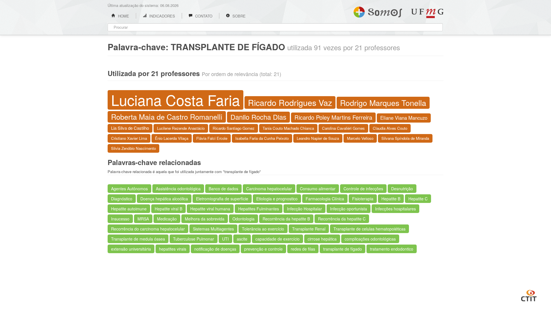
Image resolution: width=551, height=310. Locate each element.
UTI (225, 239)
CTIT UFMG (529, 294)
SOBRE (238, 16)
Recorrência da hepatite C (342, 219)
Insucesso (120, 219)
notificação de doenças (215, 249)
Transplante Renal (308, 229)
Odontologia (243, 219)
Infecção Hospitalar (304, 209)
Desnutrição (402, 188)
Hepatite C (418, 199)
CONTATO (203, 16)
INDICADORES (161, 16)
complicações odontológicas (370, 239)
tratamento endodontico (391, 249)
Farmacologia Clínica (325, 199)
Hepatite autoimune (129, 209)
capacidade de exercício (277, 239)
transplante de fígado (342, 249)
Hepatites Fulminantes (258, 209)
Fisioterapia (362, 199)
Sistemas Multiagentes (213, 229)
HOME (123, 16)
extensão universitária (131, 249)
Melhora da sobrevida (204, 219)
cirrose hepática (322, 239)
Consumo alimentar (317, 188)
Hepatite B (390, 199)
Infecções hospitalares (395, 209)
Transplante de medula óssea (138, 239)
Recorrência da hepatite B (286, 219)
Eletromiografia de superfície (222, 199)
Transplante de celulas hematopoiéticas (369, 229)
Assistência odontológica (178, 188)
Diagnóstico (121, 199)
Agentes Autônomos (129, 188)
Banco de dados (223, 188)
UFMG (427, 13)
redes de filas (303, 249)
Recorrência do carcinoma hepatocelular (148, 229)
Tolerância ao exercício (263, 229)
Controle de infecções (363, 188)
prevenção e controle (263, 249)
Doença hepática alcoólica (164, 199)
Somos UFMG (378, 11)
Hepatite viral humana (210, 209)
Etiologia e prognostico (277, 199)
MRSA (143, 219)
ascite (242, 239)
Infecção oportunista (348, 209)
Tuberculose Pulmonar (193, 239)
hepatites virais (172, 249)
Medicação (167, 219)
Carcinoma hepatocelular (269, 188)
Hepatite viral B (168, 209)
